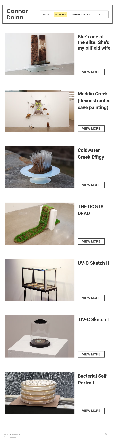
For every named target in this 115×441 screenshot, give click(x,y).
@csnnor (13, 437)
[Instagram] (106, 434)
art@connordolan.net (14, 434)
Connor (17, 11)
